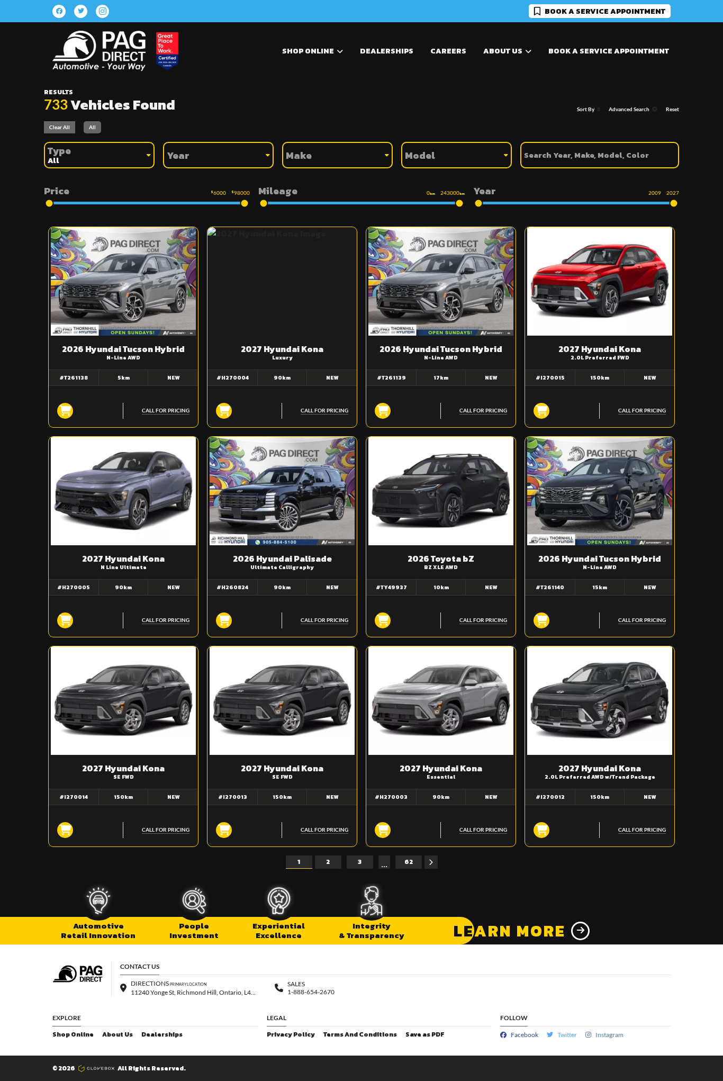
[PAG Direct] (99, 51)
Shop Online (73, 1035)
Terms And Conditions (360, 1035)
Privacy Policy (291, 1035)
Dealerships (386, 51)
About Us (117, 1035)
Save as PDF (424, 1035)
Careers (448, 51)
